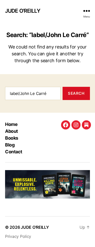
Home (11, 124)
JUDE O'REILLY (22, 10)
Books (11, 138)
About (11, 131)
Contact (13, 151)
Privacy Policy (18, 236)
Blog (9, 144)
